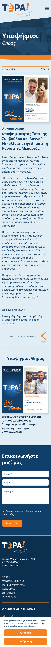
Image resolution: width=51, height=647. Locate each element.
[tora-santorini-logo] (17, 4)
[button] (4, 401)
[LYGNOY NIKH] (25, 77)
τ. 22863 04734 (10, 562)
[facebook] (4, 617)
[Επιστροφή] (43, 333)
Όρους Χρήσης (43, 622)
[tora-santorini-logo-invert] (14, 542)
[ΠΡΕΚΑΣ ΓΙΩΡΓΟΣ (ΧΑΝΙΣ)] (25, 367)
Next (44, 69)
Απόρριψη (25, 641)
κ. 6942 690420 (10, 565)
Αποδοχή (25, 632)
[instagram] (11, 617)
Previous (9, 69)
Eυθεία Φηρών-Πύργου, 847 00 (18, 558)
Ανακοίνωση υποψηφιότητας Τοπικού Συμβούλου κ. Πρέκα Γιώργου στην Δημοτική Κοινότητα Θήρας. (22, 422)
